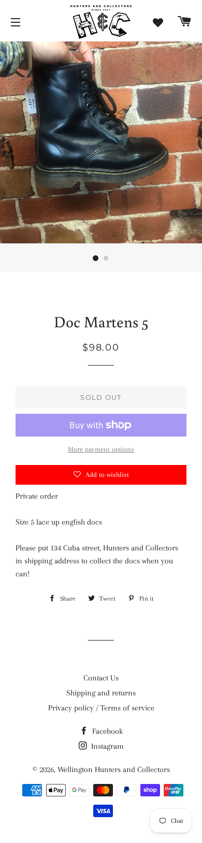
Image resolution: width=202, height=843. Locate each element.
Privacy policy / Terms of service (101, 708)
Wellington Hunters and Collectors (113, 769)
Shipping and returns (101, 692)
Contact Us (101, 677)
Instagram (106, 746)
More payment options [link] (101, 449)
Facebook (106, 731)
